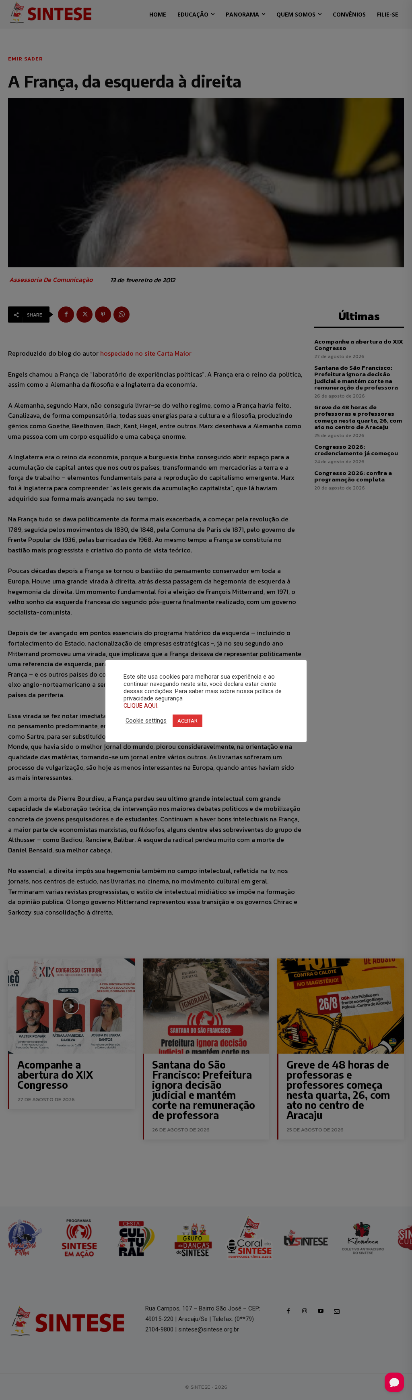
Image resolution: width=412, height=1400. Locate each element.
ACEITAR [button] (187, 721)
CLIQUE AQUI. (141, 705)
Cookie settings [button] (146, 720)
